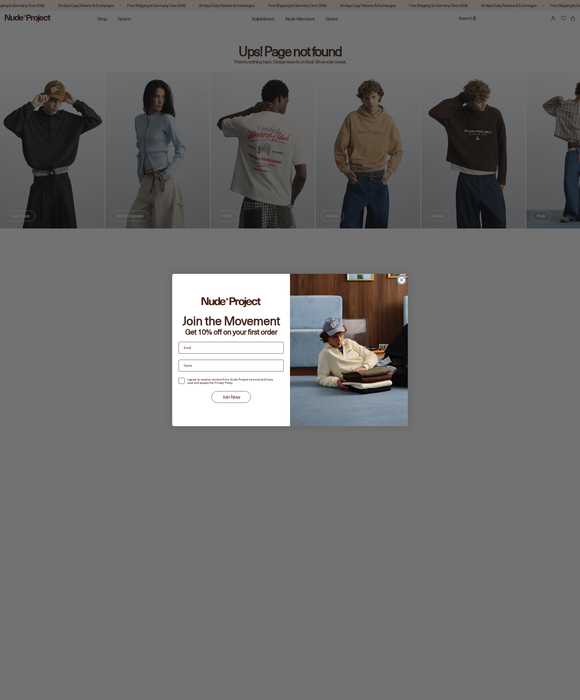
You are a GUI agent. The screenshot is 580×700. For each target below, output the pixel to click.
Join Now (231, 397)
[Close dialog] (401, 280)
